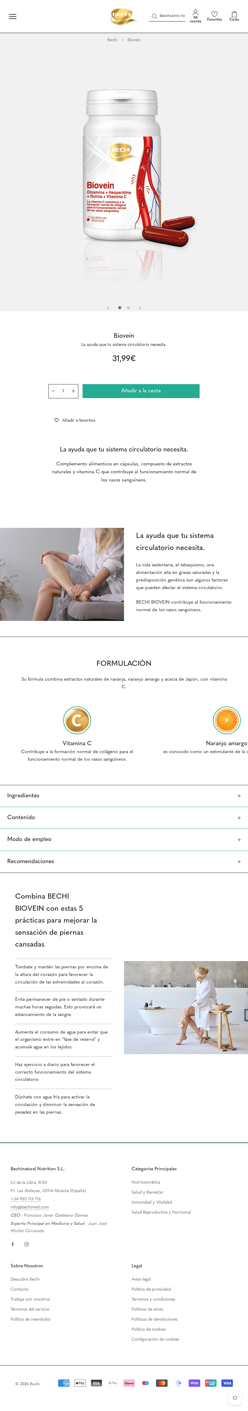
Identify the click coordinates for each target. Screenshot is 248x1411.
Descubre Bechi (25, 1279)
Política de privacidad (151, 1289)
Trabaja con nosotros (30, 1299)
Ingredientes (23, 796)
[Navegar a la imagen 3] (128, 307)
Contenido (21, 818)
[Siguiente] (140, 308)
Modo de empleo (29, 840)
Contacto (19, 1289)
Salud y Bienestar (148, 1192)
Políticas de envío (147, 1309)
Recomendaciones (30, 862)
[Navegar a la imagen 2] (119, 307)
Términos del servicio (30, 1309)
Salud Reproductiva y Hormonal (161, 1212)
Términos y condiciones (153, 1299)
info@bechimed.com (30, 1207)
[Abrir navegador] (12, 16)
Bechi (112, 40)
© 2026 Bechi (27, 1384)
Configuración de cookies (155, 1339)
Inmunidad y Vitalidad (152, 1202)
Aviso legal (141, 1279)
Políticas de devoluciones (155, 1319)
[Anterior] (108, 308)
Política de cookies (149, 1329)
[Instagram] (26, 1244)
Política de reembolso (31, 1319)
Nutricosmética (146, 1182)
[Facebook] (13, 1244)
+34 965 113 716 (26, 1199)
